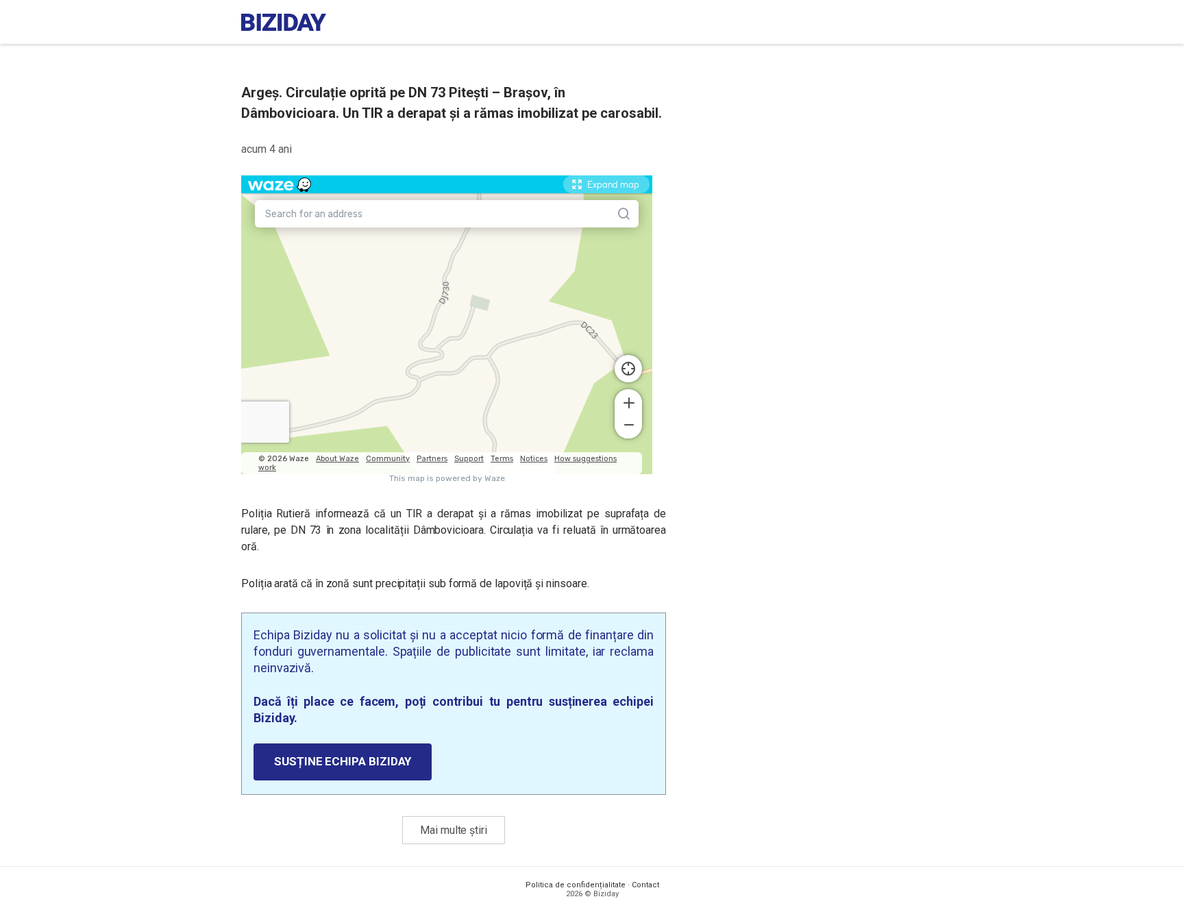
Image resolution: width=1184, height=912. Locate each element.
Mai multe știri (453, 830)
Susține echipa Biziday (342, 761)
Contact (645, 884)
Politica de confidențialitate (576, 884)
